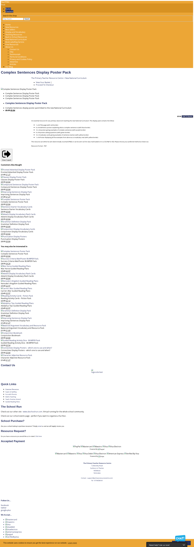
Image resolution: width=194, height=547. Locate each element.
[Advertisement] (97, 489)
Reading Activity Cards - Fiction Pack (16, 298)
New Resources (11, 27)
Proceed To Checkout (45, 85)
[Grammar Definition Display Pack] (16, 221)
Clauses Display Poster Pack (12, 179)
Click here (38, 436)
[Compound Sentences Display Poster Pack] (20, 184)
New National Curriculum (16, 39)
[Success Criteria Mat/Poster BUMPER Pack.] (20, 258)
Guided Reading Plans (12, 402)
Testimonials (15, 54)
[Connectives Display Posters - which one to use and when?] (26, 348)
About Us (9, 47)
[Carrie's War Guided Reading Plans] (16, 288)
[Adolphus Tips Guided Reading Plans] (17, 303)
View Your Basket (43, 82)
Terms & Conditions (18, 57)
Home (8, 24)
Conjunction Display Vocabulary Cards (17, 231)
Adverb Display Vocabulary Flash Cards (17, 216)
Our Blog (9, 66)
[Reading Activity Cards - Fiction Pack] (17, 296)
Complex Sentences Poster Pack (14, 202)
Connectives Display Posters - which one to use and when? (25, 350)
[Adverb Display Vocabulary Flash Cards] (18, 214)
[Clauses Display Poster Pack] (13, 177)
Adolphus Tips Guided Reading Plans (16, 306)
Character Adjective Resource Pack (15, 357)
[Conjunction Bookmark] (11, 333)
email (40, 426)
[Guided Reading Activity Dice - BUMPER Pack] (20, 340)
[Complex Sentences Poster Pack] (15, 199)
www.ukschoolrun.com (32, 411)
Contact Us (14, 49)
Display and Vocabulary (15, 32)
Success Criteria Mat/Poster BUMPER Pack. (19, 261)
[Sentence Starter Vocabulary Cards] (16, 207)
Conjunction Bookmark (10, 335)
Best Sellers (10, 29)
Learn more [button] (72, 543)
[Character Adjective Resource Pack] (16, 355)
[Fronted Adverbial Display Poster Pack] (18, 169)
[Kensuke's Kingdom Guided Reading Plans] (19, 281)
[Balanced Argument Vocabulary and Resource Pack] (23, 325)
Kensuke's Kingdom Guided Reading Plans (18, 283)
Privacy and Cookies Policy (21, 59)
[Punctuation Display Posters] (14, 236)
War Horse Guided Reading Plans (15, 268)
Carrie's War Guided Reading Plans (15, 291)
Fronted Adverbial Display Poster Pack (17, 172)
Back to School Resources (16, 37)
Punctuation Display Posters (13, 239)
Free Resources (11, 44)
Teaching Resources (13, 34)
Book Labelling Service (14, 42)
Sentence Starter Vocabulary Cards (16, 209)
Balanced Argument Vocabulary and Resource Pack (22, 328)
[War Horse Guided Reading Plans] (16, 266)
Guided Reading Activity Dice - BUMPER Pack (19, 343)
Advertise (14, 62)
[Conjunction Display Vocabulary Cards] (18, 229)
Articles (13, 64)
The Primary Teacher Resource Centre (47, 78)
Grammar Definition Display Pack (15, 224)
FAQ (11, 52)
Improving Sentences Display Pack (15, 194)
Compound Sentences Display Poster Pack (19, 187)
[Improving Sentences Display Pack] (16, 192)
